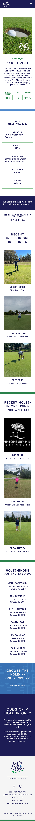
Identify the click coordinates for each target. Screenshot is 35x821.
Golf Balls (17, 798)
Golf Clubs (17, 801)
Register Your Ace (17, 792)
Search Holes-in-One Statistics (17, 795)
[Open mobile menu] (31, 4)
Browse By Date (17, 686)
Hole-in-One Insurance (17, 803)
